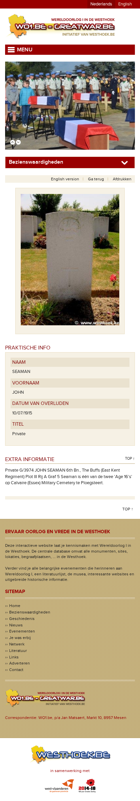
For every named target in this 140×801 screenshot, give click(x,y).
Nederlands (101, 4)
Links (14, 657)
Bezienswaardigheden (29, 612)
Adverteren (19, 663)
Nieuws (16, 625)
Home (14, 605)
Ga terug (96, 179)
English (125, 4)
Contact (16, 669)
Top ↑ (130, 458)
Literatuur (18, 650)
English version (65, 179)
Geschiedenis (22, 618)
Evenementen (22, 631)
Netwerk (16, 644)
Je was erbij (20, 637)
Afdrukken (122, 179)
